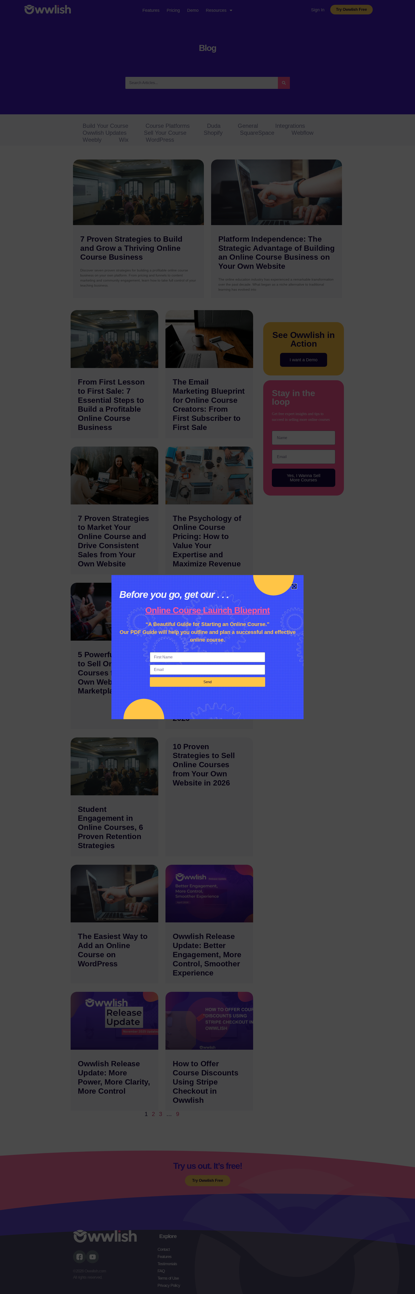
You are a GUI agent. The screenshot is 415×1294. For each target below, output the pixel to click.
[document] (207, 647)
